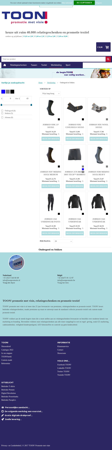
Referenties (5, 363)
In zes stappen (6, 353)
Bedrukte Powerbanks (9, 397)
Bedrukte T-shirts (8, 386)
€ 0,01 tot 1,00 (28, 36)
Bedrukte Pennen (7, 390)
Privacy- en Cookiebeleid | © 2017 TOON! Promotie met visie (25, 446)
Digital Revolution (8, 393)
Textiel (44, 65)
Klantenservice (63, 346)
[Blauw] (3, 92)
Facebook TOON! (64, 365)
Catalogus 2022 (7, 350)
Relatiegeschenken (18, 65)
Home (4, 65)
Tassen (34, 65)
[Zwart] (12, 92)
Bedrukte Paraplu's (8, 400)
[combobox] (53, 59)
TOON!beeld (6, 357)
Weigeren (99, 3)
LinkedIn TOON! (64, 368)
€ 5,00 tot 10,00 (62, 36)
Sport (68, 65)
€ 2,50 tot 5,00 (50, 36)
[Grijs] (8, 92)
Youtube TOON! (63, 375)
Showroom (61, 353)
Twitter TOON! (63, 371)
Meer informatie (67, 3)
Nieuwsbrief (6, 346)
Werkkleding (56, 65)
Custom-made (6, 360)
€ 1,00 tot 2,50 (39, 36)
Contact (60, 350)
